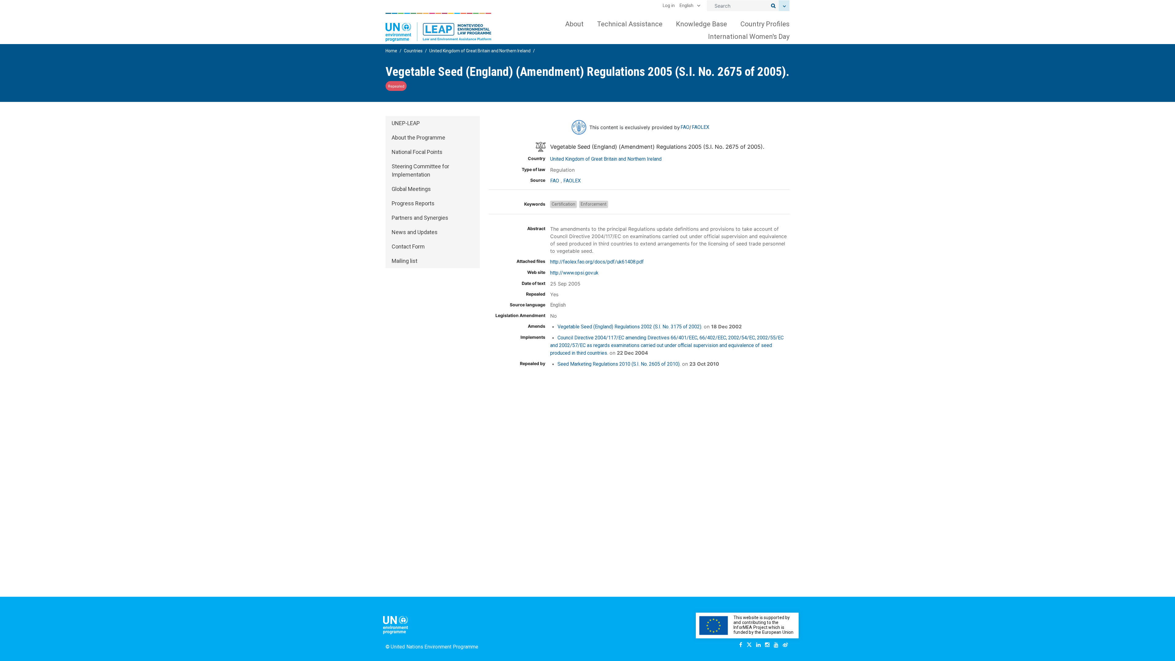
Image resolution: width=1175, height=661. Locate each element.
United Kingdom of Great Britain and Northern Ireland (480, 50)
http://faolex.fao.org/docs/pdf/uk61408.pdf (597, 262)
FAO (685, 127)
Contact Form (408, 246)
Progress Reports (413, 203)
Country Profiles (764, 24)
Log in (669, 5)
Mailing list (404, 261)
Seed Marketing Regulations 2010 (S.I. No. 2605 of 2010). (619, 364)
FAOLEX (700, 127)
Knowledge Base (701, 24)
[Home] (438, 27)
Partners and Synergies (420, 218)
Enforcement (593, 204)
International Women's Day (748, 36)
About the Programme (418, 137)
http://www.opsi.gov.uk (574, 273)
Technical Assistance (629, 24)
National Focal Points (417, 152)
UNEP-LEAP (406, 123)
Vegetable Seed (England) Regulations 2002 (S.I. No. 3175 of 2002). (630, 327)
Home (391, 50)
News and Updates (415, 232)
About (574, 24)
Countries (413, 50)
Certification (563, 204)
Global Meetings (411, 189)
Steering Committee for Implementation (420, 170)
